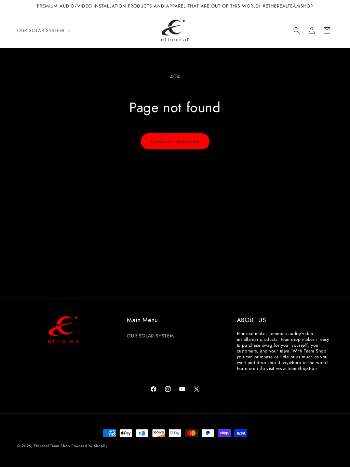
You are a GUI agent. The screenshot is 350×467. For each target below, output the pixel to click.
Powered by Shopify (89, 446)
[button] (43, 30)
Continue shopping (175, 141)
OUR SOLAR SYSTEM (150, 335)
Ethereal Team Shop (52, 446)
